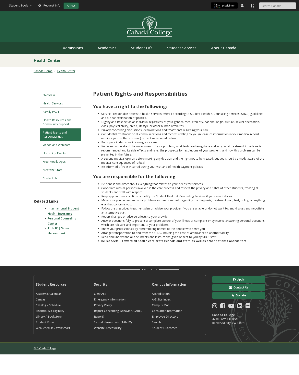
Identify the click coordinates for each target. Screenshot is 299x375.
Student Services (181, 47)
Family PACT (51, 112)
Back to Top (149, 269)
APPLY (71, 6)
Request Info (51, 5)
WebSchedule (44, 328)
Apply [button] (240, 279)
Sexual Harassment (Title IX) (113, 322)
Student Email (45, 322)
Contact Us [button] (240, 287)
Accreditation (161, 294)
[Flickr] (248, 307)
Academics (107, 47)
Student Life (142, 47)
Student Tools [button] (19, 5)
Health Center (66, 71)
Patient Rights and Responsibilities (55, 134)
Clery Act (100, 294)
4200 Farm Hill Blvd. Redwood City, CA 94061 (228, 321)
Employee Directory (165, 316)
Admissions (73, 47)
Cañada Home (43, 71)
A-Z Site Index (161, 299)
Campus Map (160, 305)
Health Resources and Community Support (57, 122)
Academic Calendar (48, 294)
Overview (49, 95)
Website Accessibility (107, 328)
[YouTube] (231, 307)
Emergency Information (109, 299)
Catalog (41, 305)
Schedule (55, 305)
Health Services (53, 103)
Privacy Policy (103, 305)
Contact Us (50, 178)
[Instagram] (214, 307)
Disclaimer (228, 5)
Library (40, 316)
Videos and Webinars (56, 145)
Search (156, 322)
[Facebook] (222, 307)
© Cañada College (45, 348)
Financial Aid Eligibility (50, 311)
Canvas (40, 299)
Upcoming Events (55, 153)
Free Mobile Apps (54, 161)
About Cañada (223, 47)
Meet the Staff (52, 170)
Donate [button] (240, 295)
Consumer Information (167, 311)
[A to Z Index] (253, 5)
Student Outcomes (164, 328)
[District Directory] (243, 5)
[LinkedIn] (239, 307)
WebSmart (63, 328)
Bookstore (54, 316)
